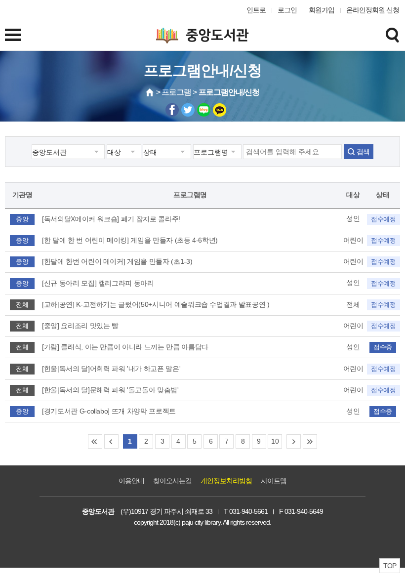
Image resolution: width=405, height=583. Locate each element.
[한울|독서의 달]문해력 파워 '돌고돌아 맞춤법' (110, 390)
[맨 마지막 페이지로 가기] (310, 441)
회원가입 (321, 10)
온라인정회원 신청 (372, 10)
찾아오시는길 (172, 481)
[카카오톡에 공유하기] (219, 110)
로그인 (287, 10)
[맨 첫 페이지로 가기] (95, 441)
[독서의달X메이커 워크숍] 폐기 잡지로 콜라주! (111, 219)
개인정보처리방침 (226, 481)
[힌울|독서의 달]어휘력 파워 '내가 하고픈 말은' (111, 369)
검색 (363, 152)
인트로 (256, 10)
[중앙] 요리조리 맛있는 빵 (80, 326)
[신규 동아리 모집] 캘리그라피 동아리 (98, 283)
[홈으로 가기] (150, 92)
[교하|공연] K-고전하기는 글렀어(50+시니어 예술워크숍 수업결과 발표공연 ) (156, 304)
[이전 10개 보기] (111, 441)
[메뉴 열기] (13, 34)
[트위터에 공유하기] (188, 110)
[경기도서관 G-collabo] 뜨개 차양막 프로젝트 (109, 411)
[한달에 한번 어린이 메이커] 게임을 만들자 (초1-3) (117, 261)
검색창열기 (392, 34)
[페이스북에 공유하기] (172, 110)
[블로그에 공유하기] (203, 110)
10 (275, 441)
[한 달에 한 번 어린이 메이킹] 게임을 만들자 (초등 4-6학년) (130, 240)
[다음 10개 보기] (293, 441)
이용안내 (131, 481)
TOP (389, 566)
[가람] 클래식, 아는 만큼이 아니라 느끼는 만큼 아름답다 (125, 347)
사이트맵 (273, 481)
